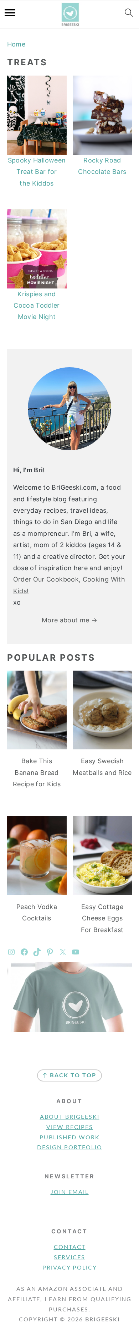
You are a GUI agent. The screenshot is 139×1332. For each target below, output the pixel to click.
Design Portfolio (69, 1147)
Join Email (70, 1192)
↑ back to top (69, 1075)
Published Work (70, 1137)
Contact (70, 1247)
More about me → (69, 620)
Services (69, 1257)
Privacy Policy (69, 1268)
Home (16, 44)
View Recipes (69, 1127)
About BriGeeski (69, 1117)
